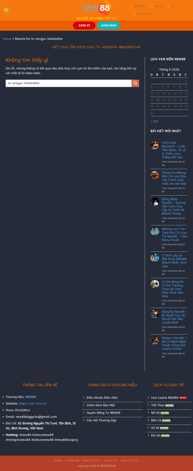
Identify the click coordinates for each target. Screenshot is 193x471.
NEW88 (58, 460)
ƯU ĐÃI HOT (111, 460)
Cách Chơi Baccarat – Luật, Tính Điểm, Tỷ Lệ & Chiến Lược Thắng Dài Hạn (174, 150)
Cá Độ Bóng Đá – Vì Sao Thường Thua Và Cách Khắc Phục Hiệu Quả (174, 289)
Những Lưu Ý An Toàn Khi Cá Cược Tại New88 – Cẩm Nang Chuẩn (174, 234)
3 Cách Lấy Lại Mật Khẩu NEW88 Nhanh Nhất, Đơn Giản (174, 261)
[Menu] (6, 10)
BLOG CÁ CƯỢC (130, 460)
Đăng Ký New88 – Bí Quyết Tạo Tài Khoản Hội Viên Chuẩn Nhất (174, 317)
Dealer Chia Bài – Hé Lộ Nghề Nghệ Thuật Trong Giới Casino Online (174, 343)
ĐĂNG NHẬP (108, 25)
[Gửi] (135, 83)
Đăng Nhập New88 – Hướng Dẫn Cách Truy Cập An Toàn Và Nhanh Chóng (173, 206)
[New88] (96, 10)
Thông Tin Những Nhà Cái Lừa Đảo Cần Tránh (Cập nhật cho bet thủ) (174, 178)
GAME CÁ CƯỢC (92, 460)
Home (7, 39)
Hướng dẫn (72, 460)
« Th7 (155, 121)
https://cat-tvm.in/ (32, 403)
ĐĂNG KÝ (84, 25)
